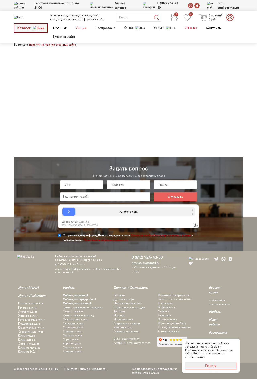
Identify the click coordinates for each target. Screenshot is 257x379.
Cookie (214, 347)
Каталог (24, 28)
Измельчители (123, 328)
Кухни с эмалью (73, 312)
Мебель (69, 288)
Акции (81, 28)
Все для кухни (214, 290)
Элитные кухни (28, 316)
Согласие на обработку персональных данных (161, 235)
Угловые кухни (27, 312)
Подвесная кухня (29, 324)
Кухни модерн (27, 336)
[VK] (230, 259)
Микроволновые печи (127, 303)
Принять (210, 366)
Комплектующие (220, 304)
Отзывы (191, 28)
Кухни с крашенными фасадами (83, 307)
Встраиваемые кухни (31, 320)
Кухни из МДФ (27, 352)
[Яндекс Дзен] (199, 259)
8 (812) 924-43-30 (168, 5)
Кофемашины (166, 307)
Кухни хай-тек (27, 340)
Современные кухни (31, 332)
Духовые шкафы (124, 299)
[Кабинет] (231, 17)
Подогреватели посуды (129, 307)
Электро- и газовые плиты (175, 299)
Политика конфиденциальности (85, 369)
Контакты (213, 28)
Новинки (60, 28)
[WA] (222, 259)
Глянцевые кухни (74, 324)
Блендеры (164, 315)
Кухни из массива (29, 348)
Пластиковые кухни (76, 320)
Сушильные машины (126, 332)
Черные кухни (72, 344)
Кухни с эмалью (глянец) (78, 316)
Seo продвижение (143, 369)
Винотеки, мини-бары (172, 323)
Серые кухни (71, 340)
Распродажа (105, 28)
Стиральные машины (126, 324)
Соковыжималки (168, 331)
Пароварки (165, 303)
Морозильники (123, 320)
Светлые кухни (72, 336)
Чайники (163, 311)
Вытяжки (119, 295)
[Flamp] (191, 263)
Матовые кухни (73, 328)
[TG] (215, 259)
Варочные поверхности (173, 295)
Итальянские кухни (30, 304)
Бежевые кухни (73, 332)
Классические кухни (31, 328)
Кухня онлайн (64, 36)
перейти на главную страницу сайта (52, 45)
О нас (129, 27)
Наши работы (214, 322)
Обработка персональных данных (36, 369)
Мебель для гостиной (77, 303)
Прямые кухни (27, 308)
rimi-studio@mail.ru (228, 5)
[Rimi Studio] (27, 17)
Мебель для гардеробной (79, 299)
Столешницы (217, 300)
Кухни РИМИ (28, 288)
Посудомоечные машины (174, 327)
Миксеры (119, 316)
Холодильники (167, 319)
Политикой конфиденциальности (105, 240)
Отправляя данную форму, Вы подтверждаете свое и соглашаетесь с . (128, 237)
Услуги (159, 27)
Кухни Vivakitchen (31, 296)
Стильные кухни (28, 344)
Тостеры (119, 312)
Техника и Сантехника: (130, 288)
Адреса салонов (120, 5)
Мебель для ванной (75, 295)
